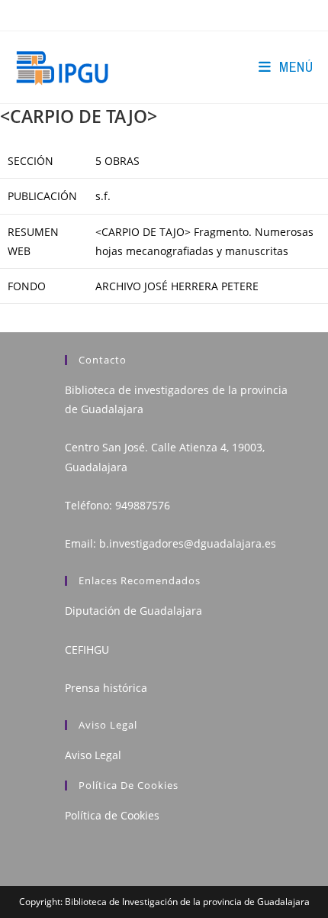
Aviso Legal (93, 755)
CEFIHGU (87, 649)
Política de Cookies (112, 815)
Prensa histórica (106, 687)
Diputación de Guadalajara (133, 610)
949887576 (142, 505)
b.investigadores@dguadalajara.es (187, 543)
